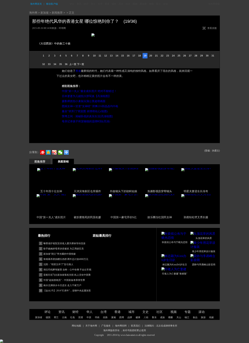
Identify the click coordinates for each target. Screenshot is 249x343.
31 (212, 55)
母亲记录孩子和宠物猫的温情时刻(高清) (86, 121)
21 (156, 55)
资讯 (79, 4)
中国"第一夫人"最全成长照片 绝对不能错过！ (89, 91)
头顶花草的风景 (204, 238)
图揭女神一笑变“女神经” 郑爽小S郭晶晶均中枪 (90, 106)
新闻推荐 (57, 12)
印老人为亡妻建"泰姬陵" (174, 273)
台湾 (100, 4)
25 (179, 55)
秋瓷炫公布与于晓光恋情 (175, 242)
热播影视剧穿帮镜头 (159, 191)
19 (145, 55)
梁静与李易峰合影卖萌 (203, 264)
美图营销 (63, 161)
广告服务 (106, 325)
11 (100, 55)
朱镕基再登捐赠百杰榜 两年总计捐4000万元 (65, 259)
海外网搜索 (214, 4)
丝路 (105, 317)
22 (162, 55)
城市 (114, 4)
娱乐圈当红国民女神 (159, 217)
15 (122, 55)
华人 (93, 4)
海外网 (33, 12)
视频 (135, 4)
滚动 (165, 4)
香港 (107, 4)
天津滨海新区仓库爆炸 (87, 191)
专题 (187, 311)
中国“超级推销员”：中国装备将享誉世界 (64, 280)
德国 (151, 4)
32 (43, 64)
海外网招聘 (121, 325)
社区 (128, 4)
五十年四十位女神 (51, 191)
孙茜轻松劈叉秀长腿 (196, 217)
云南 (64, 317)
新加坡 (143, 4)
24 (173, 55)
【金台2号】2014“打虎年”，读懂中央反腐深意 (67, 290)
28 (196, 55)
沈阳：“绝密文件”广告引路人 (58, 264)
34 (54, 64)
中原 (89, 317)
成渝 (162, 317)
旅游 (203, 317)
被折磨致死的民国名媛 (87, 217)
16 (128, 55)
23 (167, 55)
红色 (72, 317)
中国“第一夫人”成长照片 (51, 217)
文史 (145, 311)
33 (49, 64)
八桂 (146, 317)
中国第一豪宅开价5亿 (123, 217)
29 (201, 55)
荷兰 (158, 4)
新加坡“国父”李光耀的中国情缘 (59, 254)
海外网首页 (36, 4)
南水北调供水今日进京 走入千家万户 (62, 285)
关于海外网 (91, 325)
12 (105, 55)
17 (133, 55)
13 (111, 55)
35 (60, 64)
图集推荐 (39, 161)
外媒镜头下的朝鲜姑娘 (123, 191)
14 (117, 55)
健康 (138, 317)
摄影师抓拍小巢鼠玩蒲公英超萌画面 (83, 101)
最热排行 (44, 235)
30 (207, 55)
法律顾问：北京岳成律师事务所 (161, 325)
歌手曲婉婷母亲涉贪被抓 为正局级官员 (63, 248)
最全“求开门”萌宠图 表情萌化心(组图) (85, 111)
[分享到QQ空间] (48, 152)
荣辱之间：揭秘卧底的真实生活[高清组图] (87, 116)
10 (94, 55)
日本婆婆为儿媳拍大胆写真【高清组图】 (86, 96)
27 (190, 55)
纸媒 (211, 317)
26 (184, 55)
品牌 (129, 317)
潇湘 (113, 317)
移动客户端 (52, 4)
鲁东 (154, 317)
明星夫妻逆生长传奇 (196, 191)
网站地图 (76, 325)
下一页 (80, 64)
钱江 (187, 317)
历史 (121, 4)
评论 (72, 4)
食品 (195, 317)
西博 (121, 317)
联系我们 (135, 325)
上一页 (72, 64)
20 (150, 55)
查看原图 (212, 28)
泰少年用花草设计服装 (203, 251)
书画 (97, 317)
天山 (178, 317)
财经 (86, 4)
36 (66, 64)
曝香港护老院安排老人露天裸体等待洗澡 (64, 243)
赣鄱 (170, 317)
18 (139, 55)
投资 (80, 317)
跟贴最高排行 (102, 235)
